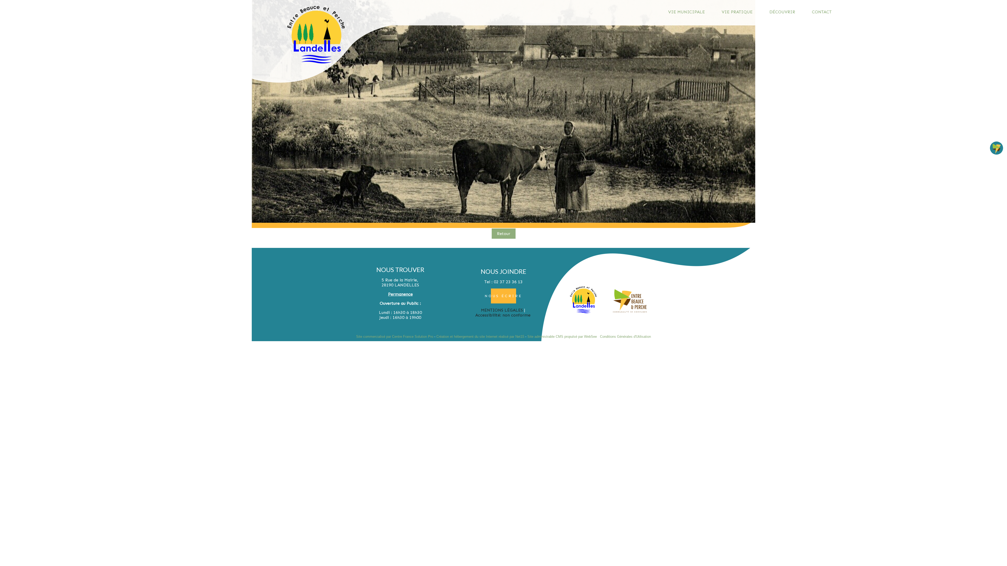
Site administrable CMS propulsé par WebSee (562, 337)
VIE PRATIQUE (737, 11)
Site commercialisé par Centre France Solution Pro (394, 337)
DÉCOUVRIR (782, 11)
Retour (503, 233)
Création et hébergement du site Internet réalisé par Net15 (480, 337)
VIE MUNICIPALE (686, 11)
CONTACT (822, 11)
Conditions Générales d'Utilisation (625, 337)
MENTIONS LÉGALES (502, 310)
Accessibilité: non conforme (503, 315)
